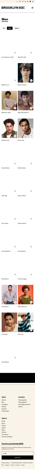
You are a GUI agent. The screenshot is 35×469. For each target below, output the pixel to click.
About (3, 423)
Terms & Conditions (7, 436)
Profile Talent (5, 411)
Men (3, 402)
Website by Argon (5, 462)
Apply (3, 430)
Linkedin (23, 465)
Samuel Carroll (22, 223)
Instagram (7, 465)
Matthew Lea (5, 85)
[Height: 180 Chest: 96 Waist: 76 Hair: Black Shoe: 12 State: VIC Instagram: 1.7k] (25, 45)
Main (10, 28)
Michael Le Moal (6, 112)
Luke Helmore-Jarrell (8, 57)
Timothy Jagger (22, 279)
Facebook (17, 465)
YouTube (12, 465)
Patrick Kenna (21, 168)
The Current (5, 434)
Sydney (4, 425)
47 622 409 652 (29, 462)
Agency (4, 418)
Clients (4, 428)
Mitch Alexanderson (23, 112)
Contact (4, 432)
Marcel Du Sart (22, 57)
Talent (4, 397)
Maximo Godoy (22, 85)
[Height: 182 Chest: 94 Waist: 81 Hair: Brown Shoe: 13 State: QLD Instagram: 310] (25, 211)
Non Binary (5, 404)
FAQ (3, 465)
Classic (17, 28)
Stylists (20, 406)
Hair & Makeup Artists (24, 404)
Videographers (22, 402)
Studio (3, 421)
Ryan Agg (4, 195)
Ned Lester (21, 140)
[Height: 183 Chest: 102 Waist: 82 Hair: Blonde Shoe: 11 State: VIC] (9, 239)
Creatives (21, 397)
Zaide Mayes (5, 362)
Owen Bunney (6, 168)
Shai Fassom (5, 279)
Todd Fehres (5, 306)
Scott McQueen (6, 251)
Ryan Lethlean (22, 195)
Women (4, 400)
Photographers (22, 400)
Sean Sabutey (22, 251)
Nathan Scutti (5, 140)
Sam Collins (5, 223)
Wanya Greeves (22, 306)
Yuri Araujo (5, 334)
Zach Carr (20, 334)
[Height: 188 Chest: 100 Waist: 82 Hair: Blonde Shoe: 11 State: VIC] (9, 183)
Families (4, 406)
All (3, 28)
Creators (4, 409)
